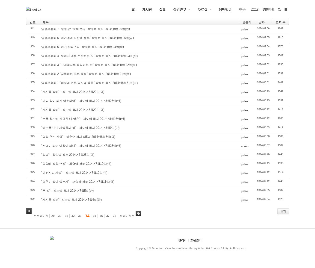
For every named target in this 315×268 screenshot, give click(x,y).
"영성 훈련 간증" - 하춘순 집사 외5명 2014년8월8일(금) (78, 136)
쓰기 (283, 211)
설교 (162, 9)
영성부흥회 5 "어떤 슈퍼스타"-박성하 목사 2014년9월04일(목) (82, 47)
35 (94, 216)
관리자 (182, 240)
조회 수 (280, 22)
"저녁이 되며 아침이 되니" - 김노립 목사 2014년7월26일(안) (81, 145)
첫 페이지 (42, 216)
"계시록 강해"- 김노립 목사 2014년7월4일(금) (71, 199)
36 (101, 216)
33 (79, 216)
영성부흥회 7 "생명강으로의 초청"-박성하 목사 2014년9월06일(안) (85, 29)
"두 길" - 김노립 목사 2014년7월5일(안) (67, 190)
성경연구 (179, 9)
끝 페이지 (125, 216)
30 (59, 216)
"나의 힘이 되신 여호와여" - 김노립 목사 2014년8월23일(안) (81, 101)
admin (245, 146)
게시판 (147, 9)
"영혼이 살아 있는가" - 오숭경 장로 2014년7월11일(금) (77, 181)
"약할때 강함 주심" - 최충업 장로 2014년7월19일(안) (76, 163)
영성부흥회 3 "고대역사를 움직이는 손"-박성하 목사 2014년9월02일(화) (89, 65)
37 (108, 216)
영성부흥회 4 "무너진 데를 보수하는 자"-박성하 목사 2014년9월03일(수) (89, 56)
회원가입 (268, 9)
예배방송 (225, 9)
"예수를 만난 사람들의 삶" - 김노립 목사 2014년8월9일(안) (80, 128)
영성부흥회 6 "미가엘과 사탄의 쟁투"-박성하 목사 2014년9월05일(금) (87, 38)
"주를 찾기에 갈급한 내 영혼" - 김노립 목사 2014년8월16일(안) (83, 119)
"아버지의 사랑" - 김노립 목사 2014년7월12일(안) (74, 172)
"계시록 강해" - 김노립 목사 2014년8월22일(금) (72, 110)
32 (73, 216)
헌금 (242, 9)
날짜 (261, 22)
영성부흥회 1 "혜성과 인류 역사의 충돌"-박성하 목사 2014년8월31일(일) (89, 83)
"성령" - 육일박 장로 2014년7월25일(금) (67, 154)
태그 (138, 213)
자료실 (202, 9)
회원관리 (196, 240)
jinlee (244, 29)
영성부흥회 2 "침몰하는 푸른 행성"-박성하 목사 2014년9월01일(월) (86, 74)
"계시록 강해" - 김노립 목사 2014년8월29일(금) (72, 92)
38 (114, 216)
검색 (29, 211)
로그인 (255, 9)
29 (53, 216)
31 (66, 216)
